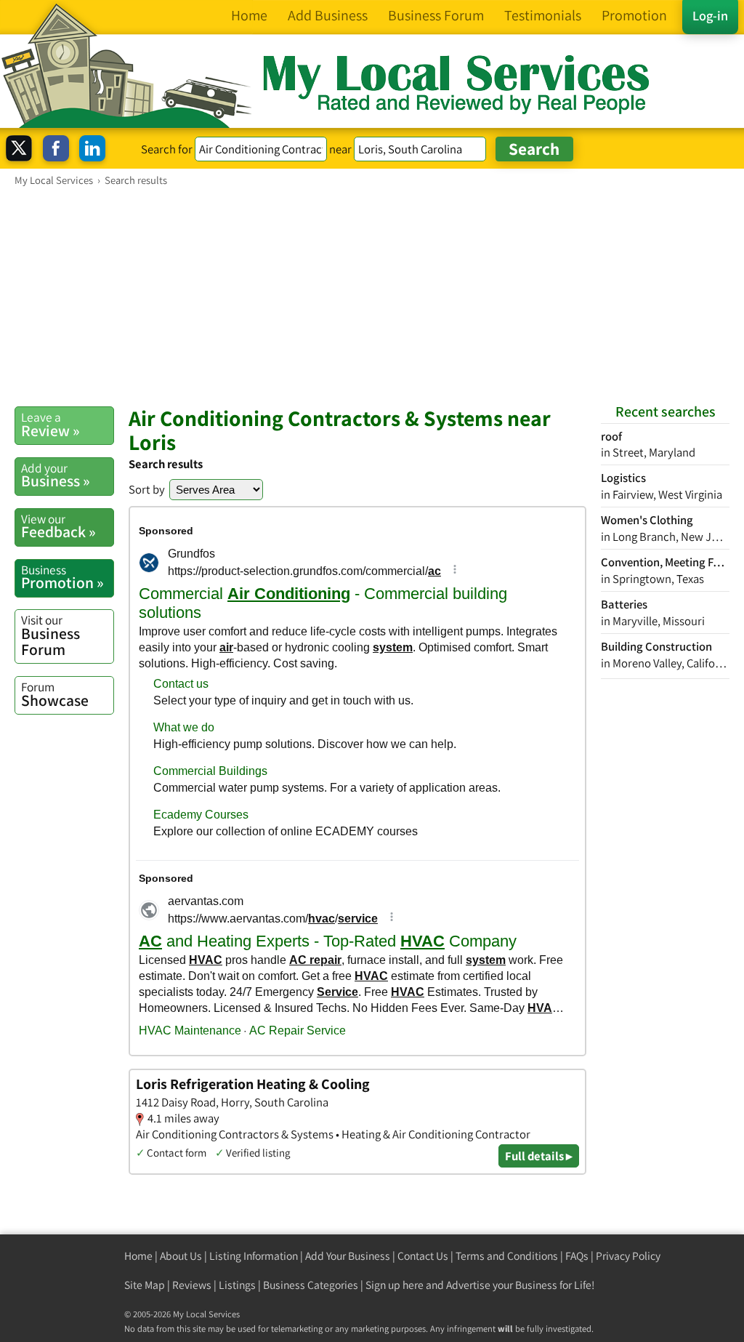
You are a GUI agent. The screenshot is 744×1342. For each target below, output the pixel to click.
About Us (181, 1256)
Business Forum (50, 635)
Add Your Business (347, 1256)
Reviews (191, 1285)
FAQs (577, 1256)
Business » (55, 475)
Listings (237, 1285)
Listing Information (253, 1256)
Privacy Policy (628, 1256)
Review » (50, 425)
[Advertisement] (372, 296)
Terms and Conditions (507, 1256)
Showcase (55, 694)
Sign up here (394, 1285)
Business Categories (310, 1285)
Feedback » (58, 526)
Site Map (144, 1285)
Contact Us (422, 1256)
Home (138, 1256)
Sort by (147, 489)
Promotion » (62, 577)
